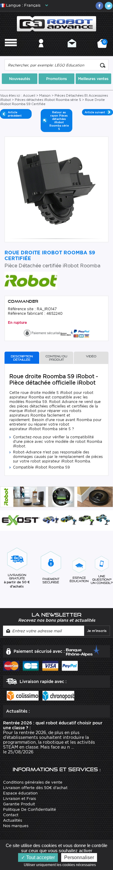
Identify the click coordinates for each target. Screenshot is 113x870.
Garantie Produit (19, 804)
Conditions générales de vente (32, 782)
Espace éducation (20, 793)
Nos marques (15, 825)
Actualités (12, 820)
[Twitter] (108, 6)
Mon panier (103, 45)
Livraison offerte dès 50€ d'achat (35, 787)
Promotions (56, 78)
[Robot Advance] (56, 23)
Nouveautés (19, 78)
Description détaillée (22, 358)
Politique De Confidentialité (29, 809)
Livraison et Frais (19, 798)
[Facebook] (99, 6)
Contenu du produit (56, 358)
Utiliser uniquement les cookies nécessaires (61, 865)
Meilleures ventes (93, 78)
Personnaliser (79, 857)
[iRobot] (31, 280)
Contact (10, 815)
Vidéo (91, 356)
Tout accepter (40, 857)
